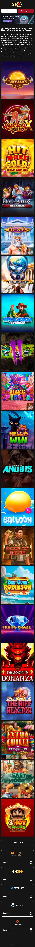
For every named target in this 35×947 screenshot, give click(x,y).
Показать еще (17, 842)
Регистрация (26, 11)
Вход (9, 11)
